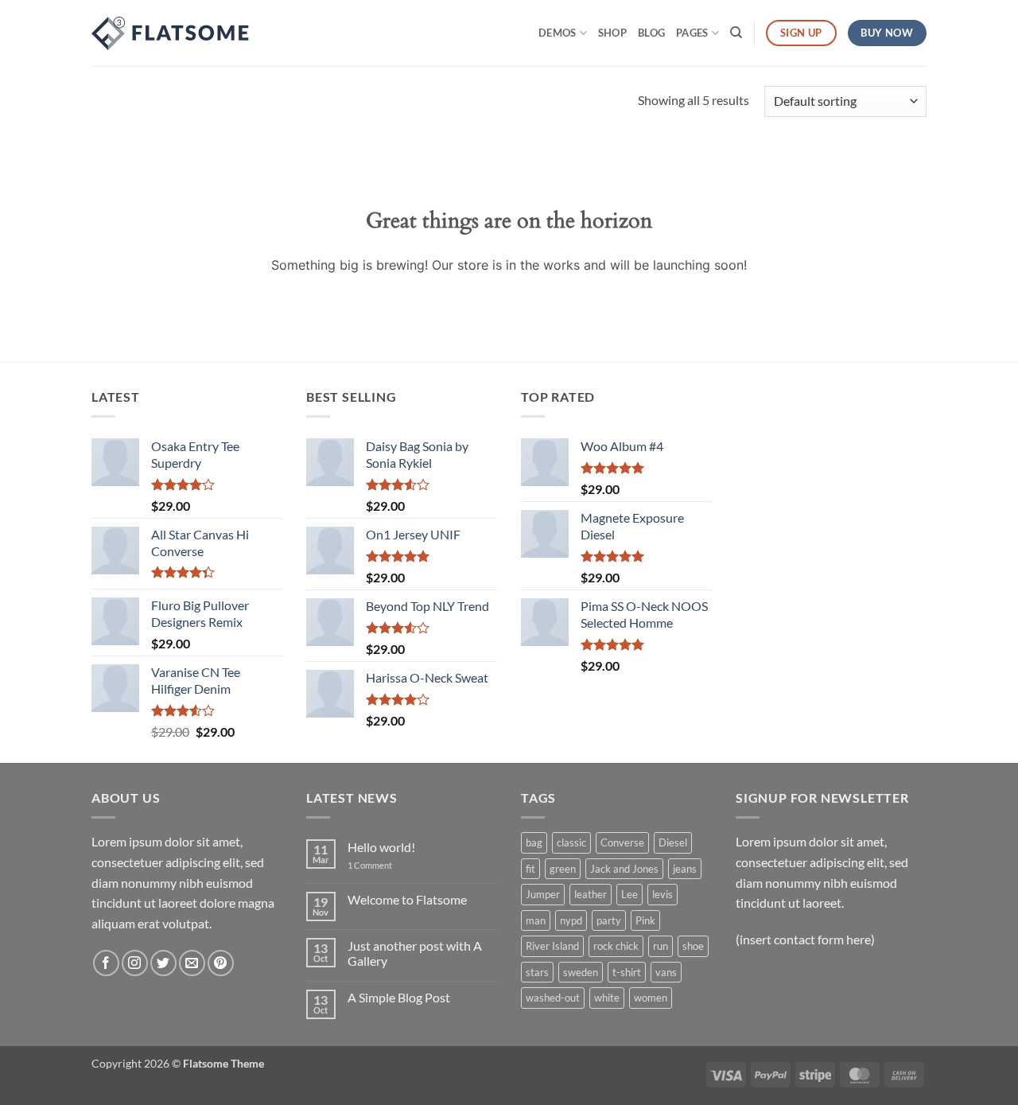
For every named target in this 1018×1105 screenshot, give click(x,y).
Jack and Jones (624, 868)
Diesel (673, 842)
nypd (571, 920)
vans (666, 972)
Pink (645, 920)
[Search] (736, 33)
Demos (557, 32)
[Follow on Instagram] (135, 963)
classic (571, 842)
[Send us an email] (192, 963)
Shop (612, 32)
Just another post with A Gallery (415, 953)
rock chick (616, 946)
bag (534, 842)
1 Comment (382, 865)
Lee (629, 894)
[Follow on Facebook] (106, 963)
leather (590, 894)
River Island (552, 946)
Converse (622, 842)
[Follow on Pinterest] (221, 963)
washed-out (553, 997)
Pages (692, 32)
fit (530, 868)
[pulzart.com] (171, 33)
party (608, 920)
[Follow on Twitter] (163, 963)
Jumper (543, 894)
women (650, 997)
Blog (651, 32)
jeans (685, 868)
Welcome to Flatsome (407, 899)
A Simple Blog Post (399, 997)
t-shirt (626, 972)
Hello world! (381, 846)
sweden (580, 972)
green (563, 868)
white (607, 997)
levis (662, 894)
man (536, 920)
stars (537, 972)
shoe (693, 946)
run (660, 946)
